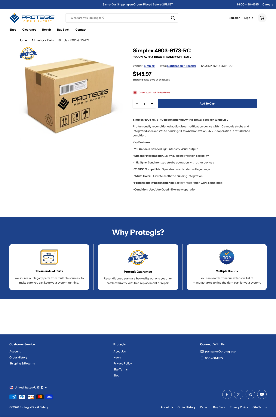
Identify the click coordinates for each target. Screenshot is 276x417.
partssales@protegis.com (221, 351)
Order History (186, 407)
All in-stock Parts (43, 40)
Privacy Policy (239, 407)
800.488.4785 (214, 358)
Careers (267, 4)
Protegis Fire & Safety (34, 407)
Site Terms (260, 407)
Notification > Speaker (181, 66)
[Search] (173, 18)
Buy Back (219, 407)
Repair (204, 407)
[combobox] (122, 18)
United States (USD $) (29, 387)
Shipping (138, 79)
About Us (167, 407)
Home (23, 40)
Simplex (149, 66)
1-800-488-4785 (248, 4)
